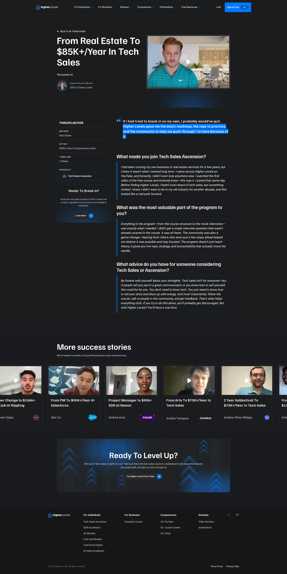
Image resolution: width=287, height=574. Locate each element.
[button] (83, 7)
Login (218, 7)
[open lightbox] (188, 62)
